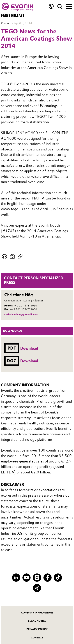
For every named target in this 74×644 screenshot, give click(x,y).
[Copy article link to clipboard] (20, 256)
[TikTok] (58, 577)
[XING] (37, 588)
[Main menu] (69, 6)
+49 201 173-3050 (25, 305)
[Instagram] (37, 577)
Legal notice (37, 620)
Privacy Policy (37, 629)
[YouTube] (26, 577)
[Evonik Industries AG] (17, 7)
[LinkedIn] (16, 577)
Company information (37, 612)
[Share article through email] (12, 256)
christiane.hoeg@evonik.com (21, 314)
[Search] (60, 7)
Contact (37, 637)
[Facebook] (47, 577)
